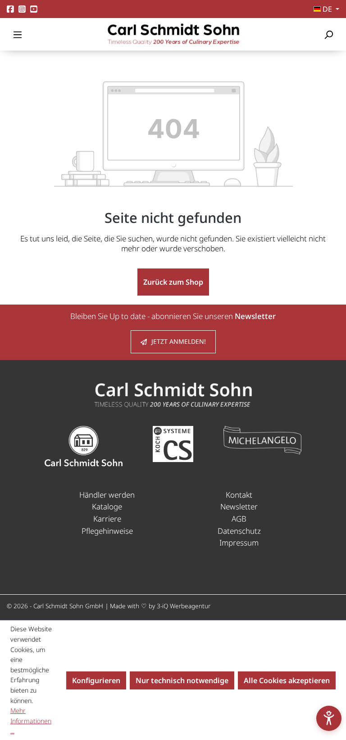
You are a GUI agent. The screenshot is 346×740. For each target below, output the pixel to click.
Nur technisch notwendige (182, 680)
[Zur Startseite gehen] (173, 34)
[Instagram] (22, 9)
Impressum (239, 542)
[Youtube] (33, 9)
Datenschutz (239, 531)
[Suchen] (328, 34)
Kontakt (239, 495)
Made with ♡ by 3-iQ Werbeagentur (160, 605)
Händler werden (107, 495)
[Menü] (17, 34)
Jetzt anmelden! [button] (178, 341)
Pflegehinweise (107, 531)
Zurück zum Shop (173, 282)
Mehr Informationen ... (30, 720)
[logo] (173, 394)
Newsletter (239, 506)
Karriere (107, 518)
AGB (239, 518)
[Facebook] (10, 9)
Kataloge (107, 506)
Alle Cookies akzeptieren (287, 680)
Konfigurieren (96, 680)
